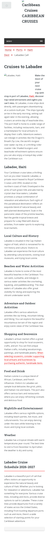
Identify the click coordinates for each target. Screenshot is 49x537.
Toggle (7, 6)
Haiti (31, 96)
